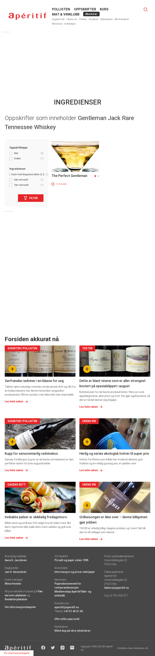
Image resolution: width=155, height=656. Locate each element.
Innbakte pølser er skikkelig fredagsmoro (36, 517)
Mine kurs (57, 23)
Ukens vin (72, 19)
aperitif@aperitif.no (66, 607)
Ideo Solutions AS (138, 648)
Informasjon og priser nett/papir (74, 571)
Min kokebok (122, 19)
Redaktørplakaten (16, 599)
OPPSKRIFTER (85, 9)
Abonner (91, 13)
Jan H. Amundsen (15, 571)
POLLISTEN (61, 9)
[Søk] (145, 9)
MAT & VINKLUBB (65, 14)
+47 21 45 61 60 (73, 611)
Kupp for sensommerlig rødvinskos (31, 453)
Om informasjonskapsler (20, 607)
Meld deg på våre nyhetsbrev (72, 630)
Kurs (104, 9)
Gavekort (93, 19)
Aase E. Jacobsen (16, 560)
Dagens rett (58, 19)
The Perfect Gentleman (69, 176)
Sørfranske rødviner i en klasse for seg (34, 381)
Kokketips (70, 23)
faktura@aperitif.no (116, 587)
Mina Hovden (13, 583)
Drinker (83, 19)
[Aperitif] (27, 16)
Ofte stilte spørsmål (66, 618)
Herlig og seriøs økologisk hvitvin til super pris (114, 453)
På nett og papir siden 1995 (71, 560)
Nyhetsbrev (106, 19)
